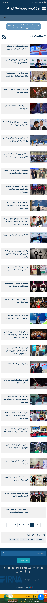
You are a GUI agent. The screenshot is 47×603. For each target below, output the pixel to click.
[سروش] (13, 568)
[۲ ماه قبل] (38, 221)
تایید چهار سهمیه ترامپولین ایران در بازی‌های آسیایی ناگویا (16, 495)
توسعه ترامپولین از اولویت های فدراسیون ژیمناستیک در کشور (17, 268)
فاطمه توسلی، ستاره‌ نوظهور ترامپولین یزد (15, 236)
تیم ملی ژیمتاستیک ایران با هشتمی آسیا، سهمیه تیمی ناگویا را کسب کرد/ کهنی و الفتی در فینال (15, 335)
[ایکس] (38, 568)
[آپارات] (29, 568)
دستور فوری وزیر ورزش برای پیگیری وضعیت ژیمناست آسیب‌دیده (16, 172)
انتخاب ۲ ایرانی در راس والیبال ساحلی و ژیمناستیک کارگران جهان (15, 139)
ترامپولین (40, 539)
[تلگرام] (42, 568)
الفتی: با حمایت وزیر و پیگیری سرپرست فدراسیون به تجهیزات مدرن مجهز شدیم (15, 399)
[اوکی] (25, 572)
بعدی (10, 525)
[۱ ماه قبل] (38, 140)
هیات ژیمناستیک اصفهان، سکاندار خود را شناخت (17, 107)
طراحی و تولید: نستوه (22, 587)
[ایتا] (17, 568)
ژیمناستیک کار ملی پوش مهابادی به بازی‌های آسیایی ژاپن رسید (16, 478)
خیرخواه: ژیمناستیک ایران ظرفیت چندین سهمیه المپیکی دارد (16, 511)
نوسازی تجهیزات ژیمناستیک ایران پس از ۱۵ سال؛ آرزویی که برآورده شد (16, 430)
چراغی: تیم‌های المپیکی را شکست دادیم (16, 365)
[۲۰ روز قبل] (38, 76)
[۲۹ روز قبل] (38, 124)
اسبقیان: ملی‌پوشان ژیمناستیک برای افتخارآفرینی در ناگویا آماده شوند (16, 155)
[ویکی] (21, 572)
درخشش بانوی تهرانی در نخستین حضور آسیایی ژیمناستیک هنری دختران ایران (17, 189)
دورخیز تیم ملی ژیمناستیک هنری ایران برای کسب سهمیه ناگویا (17, 446)
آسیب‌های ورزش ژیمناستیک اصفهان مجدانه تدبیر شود (15, 91)
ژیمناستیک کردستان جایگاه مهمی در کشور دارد (16, 462)
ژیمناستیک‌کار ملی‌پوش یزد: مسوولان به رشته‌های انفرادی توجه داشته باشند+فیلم (15, 205)
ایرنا (25, 8)
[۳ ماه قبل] (38, 496)
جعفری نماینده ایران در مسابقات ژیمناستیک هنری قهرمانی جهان (17, 47)
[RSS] (4, 37)
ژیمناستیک (38, 36)
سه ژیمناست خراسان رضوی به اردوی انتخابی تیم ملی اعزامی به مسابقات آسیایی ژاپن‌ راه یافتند (15, 221)
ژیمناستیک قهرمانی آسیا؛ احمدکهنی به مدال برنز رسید (16, 301)
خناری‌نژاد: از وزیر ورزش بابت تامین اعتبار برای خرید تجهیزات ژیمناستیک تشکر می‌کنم (16, 415)
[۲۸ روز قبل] (38, 92)
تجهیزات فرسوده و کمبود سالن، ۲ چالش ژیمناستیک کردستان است (17, 75)
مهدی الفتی (14, 539)
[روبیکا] (34, 568)
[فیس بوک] (5, 568)
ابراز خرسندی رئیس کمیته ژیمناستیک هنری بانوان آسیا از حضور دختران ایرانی (15, 254)
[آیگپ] (21, 568)
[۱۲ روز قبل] (38, 62)
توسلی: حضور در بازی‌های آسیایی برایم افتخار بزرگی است (16, 61)
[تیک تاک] (29, 572)
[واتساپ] (17, 572)
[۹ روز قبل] (38, 49)
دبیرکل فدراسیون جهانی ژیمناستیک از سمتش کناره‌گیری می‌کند (15, 123)
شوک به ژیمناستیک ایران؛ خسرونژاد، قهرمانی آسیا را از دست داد (16, 382)
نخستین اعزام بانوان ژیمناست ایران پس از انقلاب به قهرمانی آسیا (16, 285)
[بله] (25, 568)
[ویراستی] (9, 568)
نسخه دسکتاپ (23, 560)
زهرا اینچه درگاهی (27, 539)
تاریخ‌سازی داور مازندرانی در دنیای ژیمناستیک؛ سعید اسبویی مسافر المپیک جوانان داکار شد (17, 351)
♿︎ (41, 597)
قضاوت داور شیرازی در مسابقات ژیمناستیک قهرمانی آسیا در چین (17, 317)
